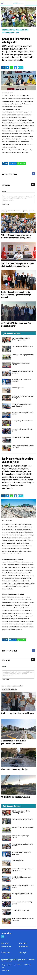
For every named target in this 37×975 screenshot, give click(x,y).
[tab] (33, 174)
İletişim (9, 965)
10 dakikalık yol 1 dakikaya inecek (15, 797)
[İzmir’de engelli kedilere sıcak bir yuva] (18, 701)
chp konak (31, 211)
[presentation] (33, 173)
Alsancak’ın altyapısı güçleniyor (14, 769)
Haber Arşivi (22, 953)
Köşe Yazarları (6, 946)
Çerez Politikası (18, 965)
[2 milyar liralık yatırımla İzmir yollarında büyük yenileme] (18, 729)
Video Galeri (22, 943)
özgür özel (24, 211)
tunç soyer (5, 686)
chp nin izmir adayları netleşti (12, 211)
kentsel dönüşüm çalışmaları (9, 689)
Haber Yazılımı (5, 970)
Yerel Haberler (23, 946)
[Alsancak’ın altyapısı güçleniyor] (18, 757)
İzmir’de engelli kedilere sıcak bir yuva (17, 713)
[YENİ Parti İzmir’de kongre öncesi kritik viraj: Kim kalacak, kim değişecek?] (18, 251)
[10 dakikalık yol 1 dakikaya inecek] (18, 785)
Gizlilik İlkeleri (27, 965)
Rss (3, 967)
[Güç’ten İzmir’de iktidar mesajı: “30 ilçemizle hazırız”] (18, 311)
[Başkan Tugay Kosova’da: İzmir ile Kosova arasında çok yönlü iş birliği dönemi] (18, 280)
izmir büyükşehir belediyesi (16, 686)
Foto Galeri (5, 943)
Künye (3, 965)
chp (3, 211)
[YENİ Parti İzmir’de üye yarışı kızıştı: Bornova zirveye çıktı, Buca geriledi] (18, 223)
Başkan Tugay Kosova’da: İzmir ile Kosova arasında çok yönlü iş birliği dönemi (16, 295)
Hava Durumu (5, 953)
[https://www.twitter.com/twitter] (2, 936)
